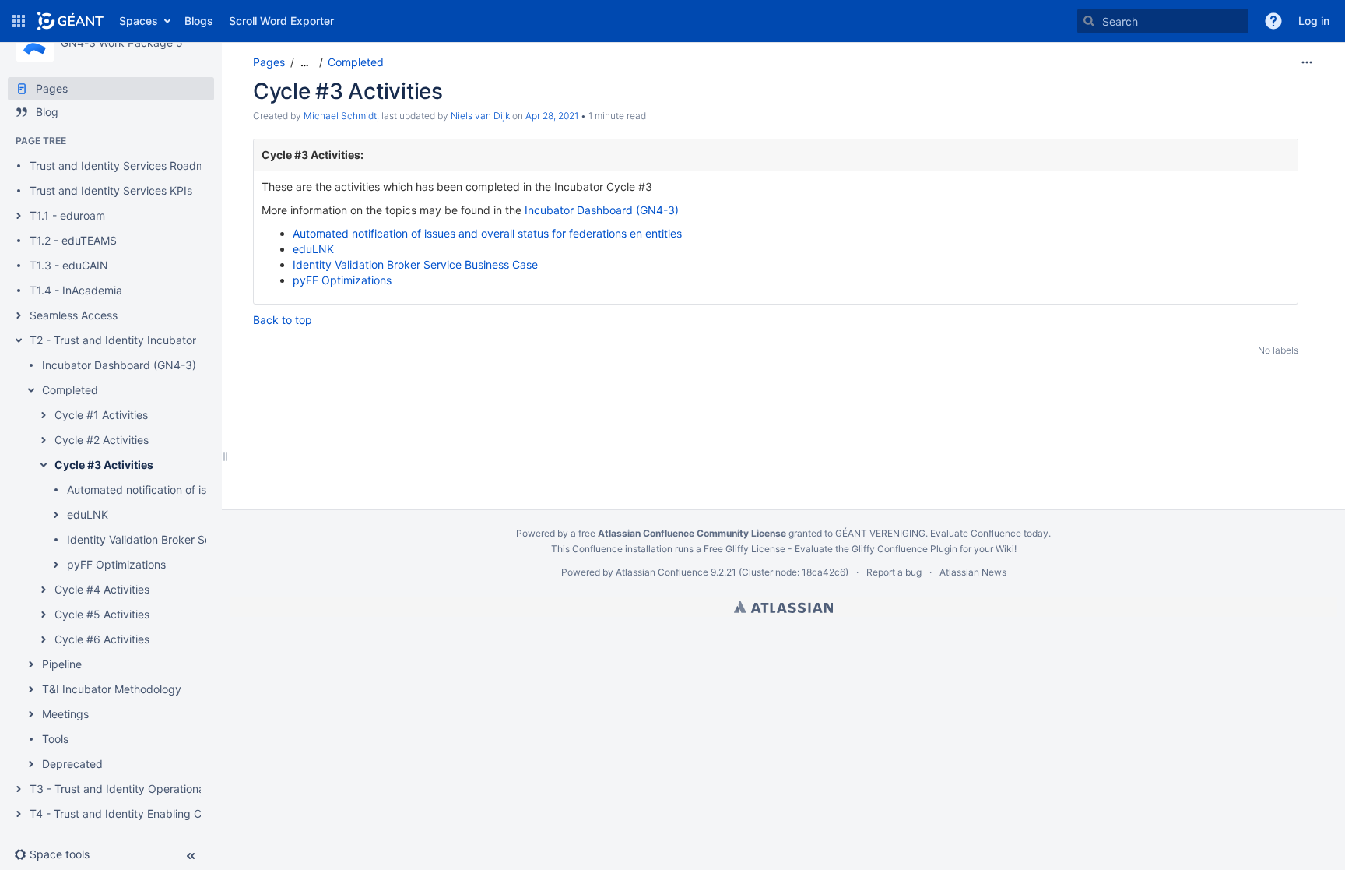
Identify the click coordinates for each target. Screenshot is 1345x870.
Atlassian (783, 607)
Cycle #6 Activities (101, 639)
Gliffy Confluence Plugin (904, 549)
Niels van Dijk (480, 116)
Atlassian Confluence (662, 572)
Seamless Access (74, 315)
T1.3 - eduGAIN (69, 265)
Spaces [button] (138, 20)
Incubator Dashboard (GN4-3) (119, 365)
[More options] (1307, 62)
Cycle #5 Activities (101, 614)
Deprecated (72, 763)
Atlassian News (972, 572)
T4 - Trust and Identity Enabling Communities (144, 813)
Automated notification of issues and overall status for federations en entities (487, 233)
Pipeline (62, 664)
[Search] (1089, 21)
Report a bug (894, 572)
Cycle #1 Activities (101, 414)
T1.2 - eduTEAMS (73, 240)
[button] (19, 21)
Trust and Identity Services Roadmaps (127, 165)
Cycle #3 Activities (103, 464)
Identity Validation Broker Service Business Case (189, 539)
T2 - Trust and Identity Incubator (113, 340)
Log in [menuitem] (1313, 20)
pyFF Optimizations (116, 564)
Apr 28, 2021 (551, 116)
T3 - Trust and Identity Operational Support (140, 788)
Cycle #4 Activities (101, 589)
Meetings (65, 713)
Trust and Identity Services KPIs (111, 190)
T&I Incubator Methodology (111, 689)
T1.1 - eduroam (67, 215)
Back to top (282, 319)
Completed (70, 389)
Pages (269, 62)
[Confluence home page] (70, 21)
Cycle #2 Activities (101, 439)
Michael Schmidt (340, 116)
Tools (55, 738)
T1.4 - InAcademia (76, 290)
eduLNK (87, 514)
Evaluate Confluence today (989, 533)
